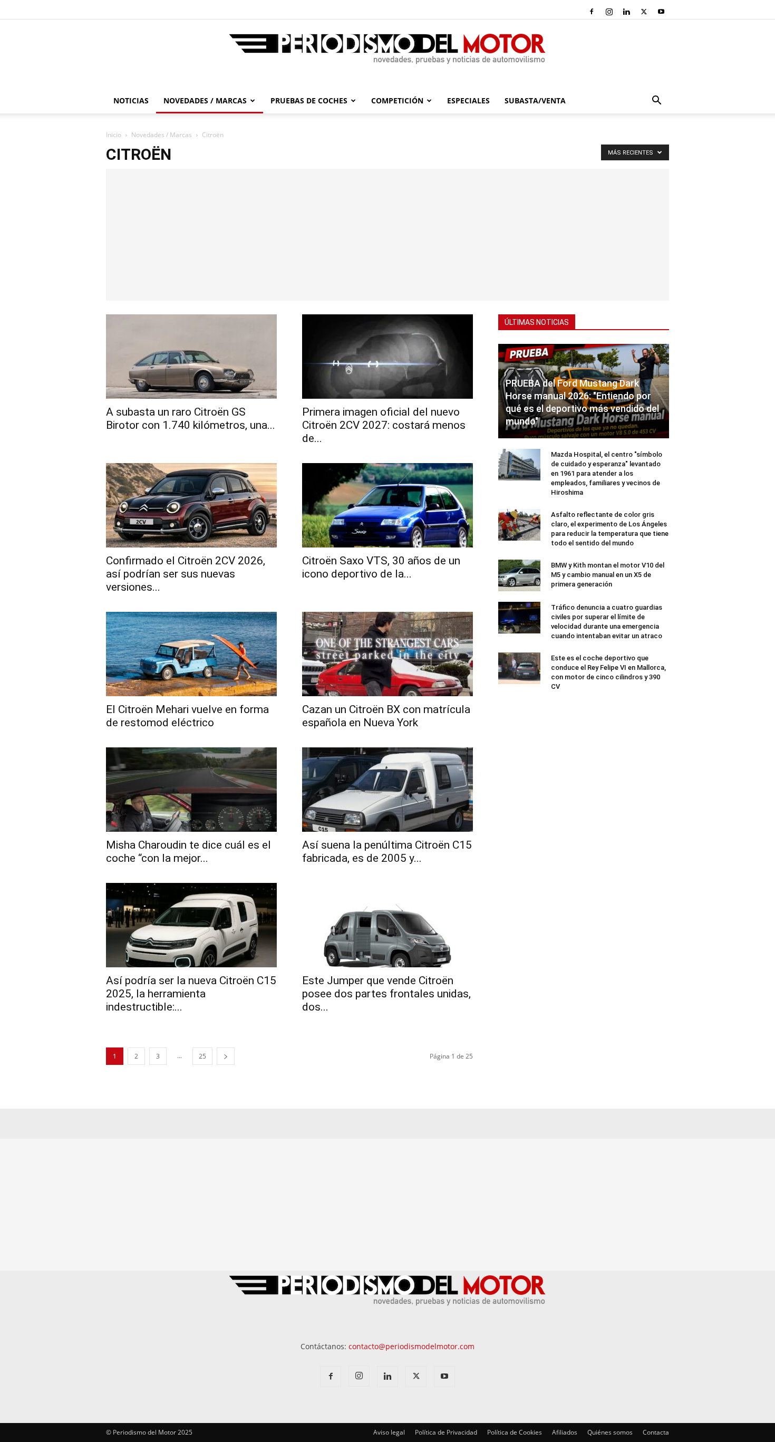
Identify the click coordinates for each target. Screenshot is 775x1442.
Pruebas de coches (308, 100)
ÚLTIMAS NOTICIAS (537, 322)
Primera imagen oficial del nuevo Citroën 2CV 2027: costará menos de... (384, 425)
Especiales (468, 100)
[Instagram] (609, 11)
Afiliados (564, 1432)
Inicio (113, 134)
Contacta (656, 1432)
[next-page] (226, 1056)
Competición (397, 100)
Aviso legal (389, 1432)
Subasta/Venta (535, 100)
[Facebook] (591, 11)
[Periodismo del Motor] (387, 54)
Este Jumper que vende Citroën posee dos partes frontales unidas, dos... (386, 993)
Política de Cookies (514, 1432)
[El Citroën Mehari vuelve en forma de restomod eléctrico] (191, 654)
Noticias (131, 100)
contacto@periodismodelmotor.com (411, 1346)
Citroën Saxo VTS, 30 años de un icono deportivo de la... (381, 567)
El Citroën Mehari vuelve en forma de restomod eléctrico (187, 716)
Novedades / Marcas (205, 100)
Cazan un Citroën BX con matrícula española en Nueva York (386, 716)
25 (202, 1056)
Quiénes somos (610, 1432)
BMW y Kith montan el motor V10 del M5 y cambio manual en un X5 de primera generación (607, 574)
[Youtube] (661, 11)
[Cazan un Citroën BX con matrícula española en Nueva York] (387, 654)
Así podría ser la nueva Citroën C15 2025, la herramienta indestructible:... (191, 993)
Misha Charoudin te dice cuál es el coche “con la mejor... (188, 851)
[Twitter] (644, 11)
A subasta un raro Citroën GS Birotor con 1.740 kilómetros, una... (190, 418)
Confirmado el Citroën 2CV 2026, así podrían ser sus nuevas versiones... (185, 573)
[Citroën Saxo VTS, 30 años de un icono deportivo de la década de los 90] (387, 505)
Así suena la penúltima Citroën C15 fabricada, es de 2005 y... (387, 851)
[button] (656, 102)
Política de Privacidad (446, 1432)
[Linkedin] (626, 11)
